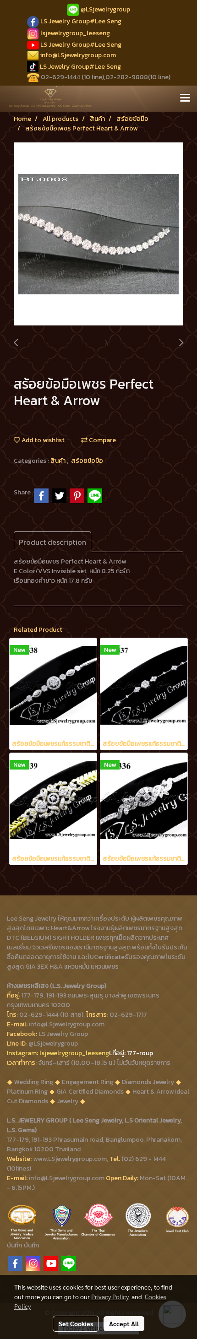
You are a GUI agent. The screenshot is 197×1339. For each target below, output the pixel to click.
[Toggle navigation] (185, 98)
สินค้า (58, 461)
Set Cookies (76, 1323)
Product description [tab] (52, 542)
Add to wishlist (42, 440)
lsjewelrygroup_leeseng (75, 33)
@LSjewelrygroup (105, 9)
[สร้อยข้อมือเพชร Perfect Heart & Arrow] (98, 234)
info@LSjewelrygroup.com (78, 55)
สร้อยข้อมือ (87, 461)
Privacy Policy (110, 1296)
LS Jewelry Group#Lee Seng (80, 21)
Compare (102, 440)
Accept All (124, 1323)
